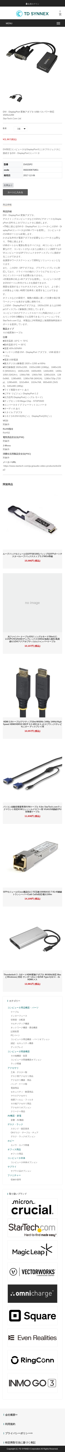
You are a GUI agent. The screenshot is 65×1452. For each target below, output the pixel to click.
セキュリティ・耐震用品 (22, 1092)
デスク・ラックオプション (23, 1136)
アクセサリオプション (21, 1107)
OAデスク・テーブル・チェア (24, 1132)
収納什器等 (16, 1179)
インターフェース (19, 1016)
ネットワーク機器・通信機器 (24, 1027)
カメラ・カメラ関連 (20, 1145)
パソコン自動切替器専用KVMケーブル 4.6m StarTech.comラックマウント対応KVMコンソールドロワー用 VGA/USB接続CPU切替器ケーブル (32, 809)
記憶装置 (15, 1031)
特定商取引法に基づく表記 (20, 1442)
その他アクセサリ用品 (21, 1103)
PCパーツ (15, 1035)
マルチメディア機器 (20, 1023)
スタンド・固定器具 (20, 1128)
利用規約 (10, 1424)
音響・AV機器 (17, 1120)
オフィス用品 (17, 1154)
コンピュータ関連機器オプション (26, 1060)
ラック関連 (16, 1063)
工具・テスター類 (19, 1072)
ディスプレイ (17, 1047)
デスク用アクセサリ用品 (22, 1076)
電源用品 (15, 1088)
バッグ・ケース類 (19, 1084)
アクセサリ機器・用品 (21, 1080)
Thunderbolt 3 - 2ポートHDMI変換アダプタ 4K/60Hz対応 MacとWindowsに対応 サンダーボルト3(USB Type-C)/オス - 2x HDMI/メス (32, 977)
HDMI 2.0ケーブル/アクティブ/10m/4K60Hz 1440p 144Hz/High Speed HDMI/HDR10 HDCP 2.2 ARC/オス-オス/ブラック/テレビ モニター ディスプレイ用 (32, 724)
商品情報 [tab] (7, 204)
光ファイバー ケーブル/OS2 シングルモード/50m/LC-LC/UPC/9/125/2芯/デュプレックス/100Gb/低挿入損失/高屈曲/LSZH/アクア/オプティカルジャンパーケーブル (32, 639)
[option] (16, 97)
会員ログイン (33, 4)
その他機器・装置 (19, 1056)
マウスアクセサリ (19, 1096)
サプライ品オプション (21, 1171)
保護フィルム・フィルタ (22, 1099)
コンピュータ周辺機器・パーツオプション (30, 1039)
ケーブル (15, 1012)
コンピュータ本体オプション (24, 1162)
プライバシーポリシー (17, 1433)
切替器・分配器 (18, 1020)
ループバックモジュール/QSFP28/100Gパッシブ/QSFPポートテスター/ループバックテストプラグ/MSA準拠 (32, 555)
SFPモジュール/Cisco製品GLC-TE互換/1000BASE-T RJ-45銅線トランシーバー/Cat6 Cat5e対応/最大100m (32, 893)
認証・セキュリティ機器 (22, 1043)
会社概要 (10, 1414)
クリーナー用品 (18, 1111)
